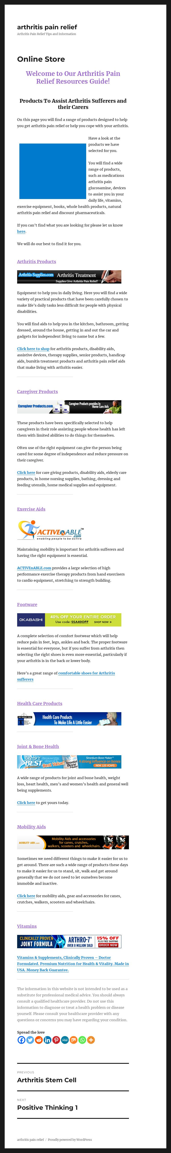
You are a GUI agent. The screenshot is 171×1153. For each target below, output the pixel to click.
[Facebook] (21, 1040)
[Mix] (73, 1040)
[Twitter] (30, 1040)
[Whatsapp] (82, 1040)
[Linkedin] (47, 1040)
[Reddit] (39, 1040)
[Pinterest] (56, 1040)
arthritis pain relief (47, 27)
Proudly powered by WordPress (70, 1140)
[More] (91, 1040)
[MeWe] (65, 1040)
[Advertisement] (53, 171)
